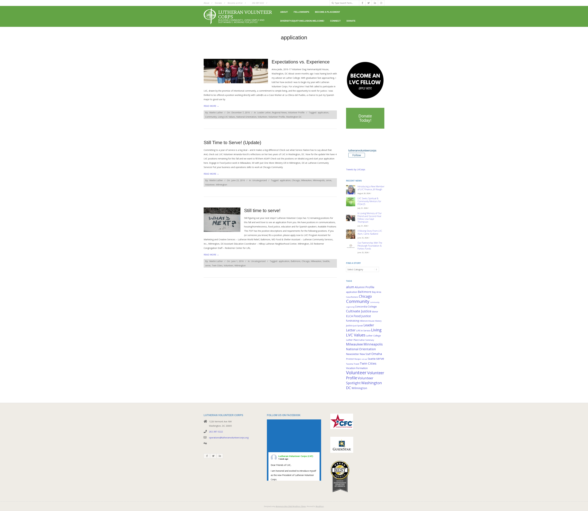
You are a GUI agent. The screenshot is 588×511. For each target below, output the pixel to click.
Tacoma (349, 363)
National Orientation (246, 116)
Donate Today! (365, 118)
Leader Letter (264, 112)
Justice (349, 325)
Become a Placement (327, 12)
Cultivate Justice (358, 311)
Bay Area (376, 291)
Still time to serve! (262, 210)
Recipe (357, 359)
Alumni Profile (364, 287)
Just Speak (358, 325)
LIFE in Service (363, 330)
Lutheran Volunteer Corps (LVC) (295, 456)
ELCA (349, 316)
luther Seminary (366, 340)
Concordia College (366, 306)
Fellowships (301, 12)
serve (328, 180)
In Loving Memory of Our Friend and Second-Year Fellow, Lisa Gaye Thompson (370, 217)
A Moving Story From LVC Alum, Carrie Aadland (370, 232)
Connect (335, 21)
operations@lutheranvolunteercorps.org (229, 437)
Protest (350, 358)
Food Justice (362, 316)
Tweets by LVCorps (355, 169)
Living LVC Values (226, 116)
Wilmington (221, 184)
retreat (364, 359)
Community (211, 116)
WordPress (320, 506)
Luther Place (352, 339)
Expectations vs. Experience (301, 61)
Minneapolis (319, 180)
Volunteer (262, 116)
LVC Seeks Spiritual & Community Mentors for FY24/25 (369, 201)
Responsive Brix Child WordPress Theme (291, 506)
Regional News (279, 112)
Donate (218, 3)
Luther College (373, 335)
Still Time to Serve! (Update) (232, 142)
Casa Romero (352, 297)
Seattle (326, 261)
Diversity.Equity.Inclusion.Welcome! (302, 21)
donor (375, 311)
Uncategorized (259, 180)
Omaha (376, 354)
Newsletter (352, 354)
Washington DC (294, 116)
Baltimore (295, 261)
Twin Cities (217, 265)
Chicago (296, 180)
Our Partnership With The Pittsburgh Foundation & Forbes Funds (370, 245)
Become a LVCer (235, 3)
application (323, 112)
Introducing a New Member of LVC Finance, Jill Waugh (371, 188)
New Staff (365, 354)
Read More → (211, 105)
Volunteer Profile (296, 112)
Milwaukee (306, 180)
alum (350, 287)
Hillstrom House (367, 320)
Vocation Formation (357, 368)
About (206, 3)
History (378, 320)
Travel (356, 363)
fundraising (352, 320)
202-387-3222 (258, 3)
